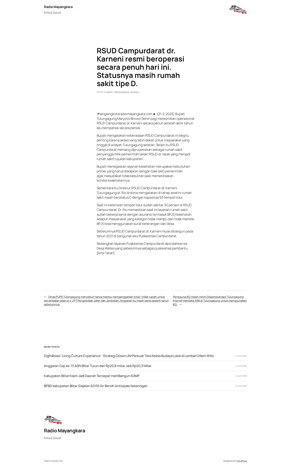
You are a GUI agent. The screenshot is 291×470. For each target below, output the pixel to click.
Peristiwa (134, 91)
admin (110, 91)
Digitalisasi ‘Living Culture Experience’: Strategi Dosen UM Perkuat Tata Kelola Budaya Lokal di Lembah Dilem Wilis (129, 356)
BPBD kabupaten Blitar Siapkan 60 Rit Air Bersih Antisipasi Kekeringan (95, 386)
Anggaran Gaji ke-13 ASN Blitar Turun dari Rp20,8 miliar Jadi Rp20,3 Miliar (98, 366)
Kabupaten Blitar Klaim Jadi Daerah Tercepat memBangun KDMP (91, 376)
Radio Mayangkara (58, 7)
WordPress (242, 460)
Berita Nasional (122, 91)
